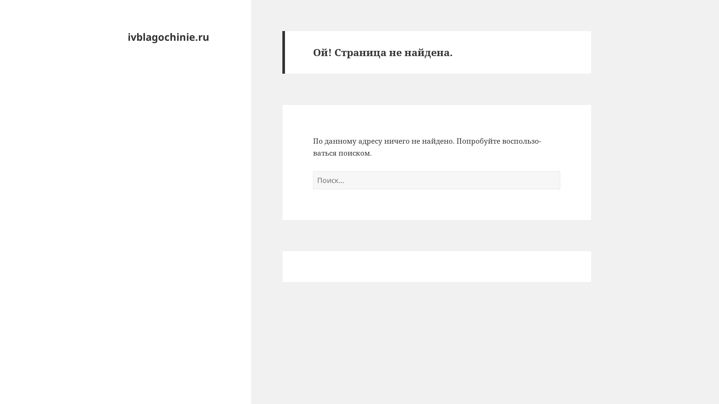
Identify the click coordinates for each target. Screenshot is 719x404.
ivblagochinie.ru (168, 37)
